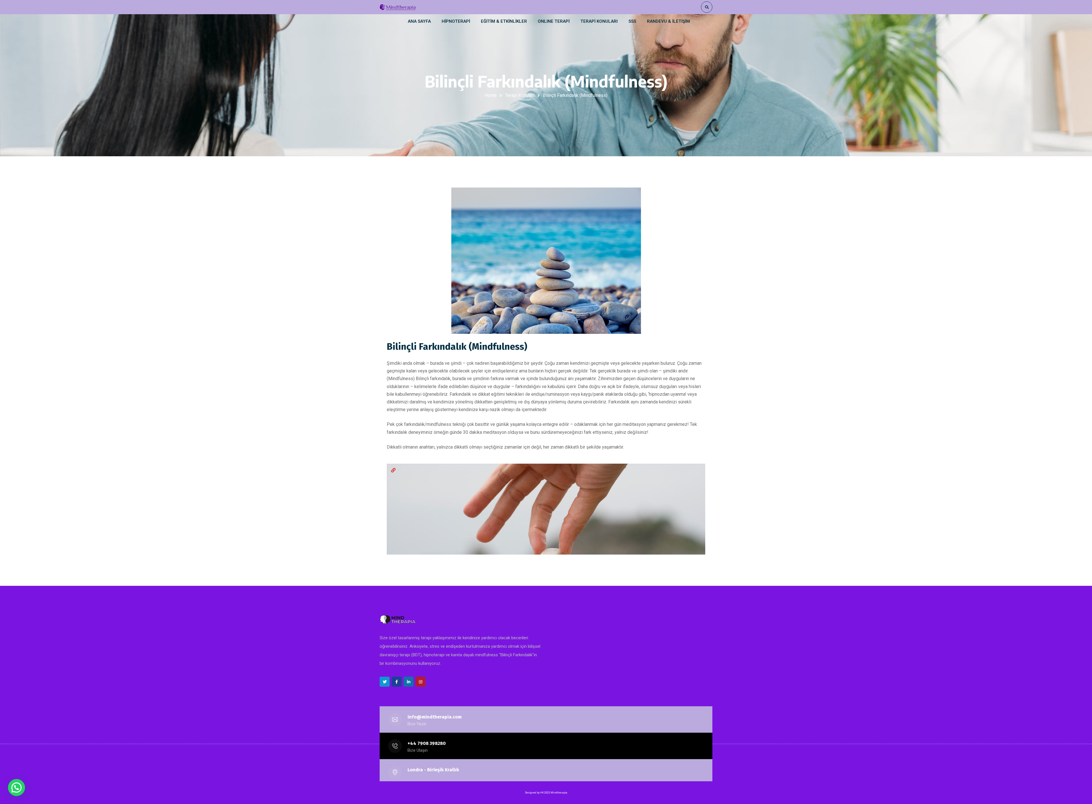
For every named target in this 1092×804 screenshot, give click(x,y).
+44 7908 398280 (427, 743)
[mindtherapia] (397, 7)
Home (491, 95)
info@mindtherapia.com (435, 717)
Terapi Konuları (519, 95)
